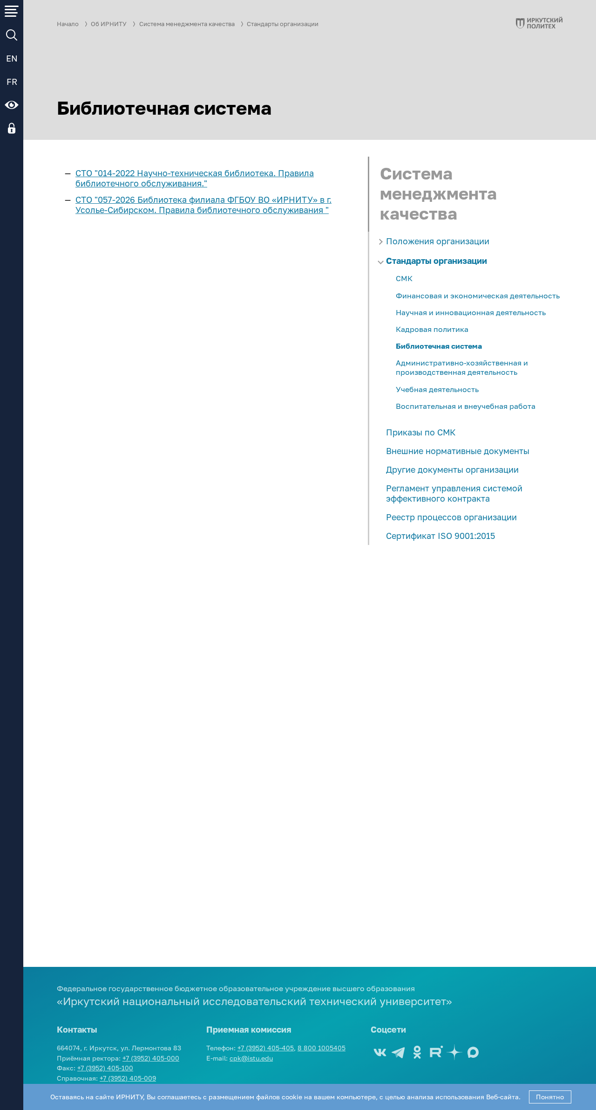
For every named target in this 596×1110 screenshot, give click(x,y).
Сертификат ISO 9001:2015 (440, 536)
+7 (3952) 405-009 (128, 1078)
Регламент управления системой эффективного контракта (454, 493)
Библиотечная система (439, 346)
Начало (68, 24)
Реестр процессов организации (451, 517)
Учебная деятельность (437, 389)
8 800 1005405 (321, 1048)
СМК (404, 278)
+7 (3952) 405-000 (150, 1058)
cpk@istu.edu (251, 1058)
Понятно (550, 1097)
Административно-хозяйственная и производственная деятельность (462, 367)
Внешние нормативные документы (457, 451)
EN (12, 58)
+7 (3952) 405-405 (265, 1048)
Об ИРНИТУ (109, 24)
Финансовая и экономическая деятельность (478, 295)
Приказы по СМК (421, 432)
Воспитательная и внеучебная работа (465, 406)
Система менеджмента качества (187, 24)
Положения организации (437, 241)
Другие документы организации (452, 469)
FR (12, 81)
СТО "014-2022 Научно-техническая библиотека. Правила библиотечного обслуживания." (194, 178)
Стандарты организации (282, 24)
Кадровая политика (432, 329)
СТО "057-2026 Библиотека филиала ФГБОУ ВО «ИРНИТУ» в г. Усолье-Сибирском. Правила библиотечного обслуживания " (203, 204)
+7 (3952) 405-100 (105, 1068)
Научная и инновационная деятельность (471, 312)
